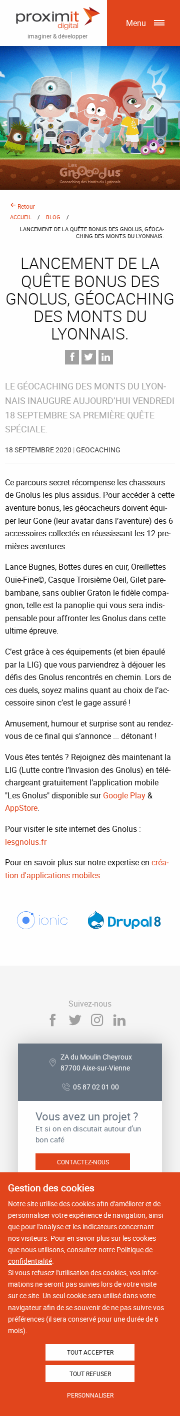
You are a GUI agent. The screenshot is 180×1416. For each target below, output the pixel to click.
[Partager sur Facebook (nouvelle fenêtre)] (72, 357)
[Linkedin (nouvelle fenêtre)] (119, 1020)
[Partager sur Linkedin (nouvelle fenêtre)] (105, 357)
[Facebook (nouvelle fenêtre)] (52, 1020)
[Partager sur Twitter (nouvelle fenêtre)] (89, 357)
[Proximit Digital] (58, 18)
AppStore (21, 807)
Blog (53, 217)
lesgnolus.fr (25, 841)
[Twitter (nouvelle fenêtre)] (75, 1020)
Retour (25, 206)
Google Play (124, 795)
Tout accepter (90, 1352)
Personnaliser (90, 1395)
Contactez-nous (83, 1162)
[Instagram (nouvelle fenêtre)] (97, 1020)
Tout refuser (90, 1374)
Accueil (21, 217)
